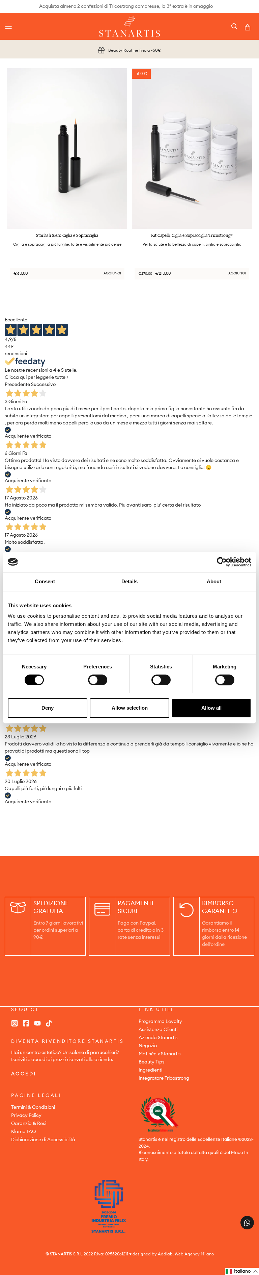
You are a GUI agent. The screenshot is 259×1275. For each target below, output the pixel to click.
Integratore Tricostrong (164, 1078)
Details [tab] (129, 581)
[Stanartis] (129, 26)
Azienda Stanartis (158, 1037)
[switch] (97, 680)
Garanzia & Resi (28, 1123)
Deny (47, 708)
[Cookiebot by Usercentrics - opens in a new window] (221, 562)
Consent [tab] (45, 581)
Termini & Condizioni (33, 1107)
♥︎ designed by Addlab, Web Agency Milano (171, 1254)
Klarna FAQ (23, 1131)
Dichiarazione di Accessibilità (43, 1139)
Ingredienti (150, 1070)
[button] (242, 1271)
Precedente (17, 384)
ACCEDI (23, 1074)
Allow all (211, 708)
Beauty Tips (152, 1062)
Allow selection (130, 708)
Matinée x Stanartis (160, 1054)
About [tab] (214, 581)
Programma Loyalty (160, 1021)
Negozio (148, 1046)
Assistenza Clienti (158, 1029)
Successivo (43, 384)
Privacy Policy (26, 1115)
